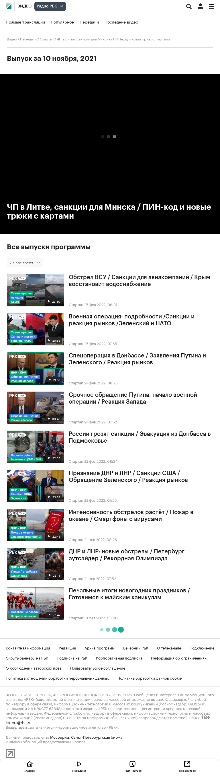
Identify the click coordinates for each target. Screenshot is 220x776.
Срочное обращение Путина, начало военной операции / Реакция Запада (133, 398)
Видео (24, 6)
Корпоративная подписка (119, 657)
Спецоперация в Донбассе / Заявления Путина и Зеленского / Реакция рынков (137, 359)
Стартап (47, 38)
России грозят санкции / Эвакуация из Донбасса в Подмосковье (140, 437)
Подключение (202, 647)
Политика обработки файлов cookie (149, 677)
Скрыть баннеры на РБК (27, 657)
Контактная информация (28, 647)
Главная (29, 770)
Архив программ (100, 647)
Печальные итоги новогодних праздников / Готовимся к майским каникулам (129, 594)
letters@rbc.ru (19, 722)
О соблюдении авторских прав (34, 667)
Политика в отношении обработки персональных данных (57, 677)
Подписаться (132, 770)
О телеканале (169, 647)
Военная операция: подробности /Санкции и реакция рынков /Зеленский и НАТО (132, 320)
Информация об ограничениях (179, 657)
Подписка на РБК (72, 657)
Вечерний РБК (135, 647)
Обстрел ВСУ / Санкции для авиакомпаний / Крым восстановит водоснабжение (139, 281)
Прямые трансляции (25, 21)
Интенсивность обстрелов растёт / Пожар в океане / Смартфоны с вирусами (131, 515)
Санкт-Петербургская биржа (96, 737)
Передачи (89, 21)
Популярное (62, 21)
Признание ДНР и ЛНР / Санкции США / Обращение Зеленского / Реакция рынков (128, 476)
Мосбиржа (59, 737)
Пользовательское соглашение (97, 667)
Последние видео (121, 21)
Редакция (67, 647)
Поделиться (187, 770)
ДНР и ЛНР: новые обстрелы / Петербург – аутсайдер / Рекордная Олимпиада (129, 555)
